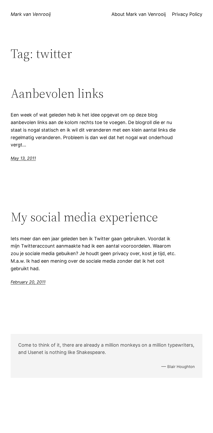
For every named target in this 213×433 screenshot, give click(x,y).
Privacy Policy (187, 14)
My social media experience (84, 217)
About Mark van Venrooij (138, 14)
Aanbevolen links (57, 93)
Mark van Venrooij (31, 14)
